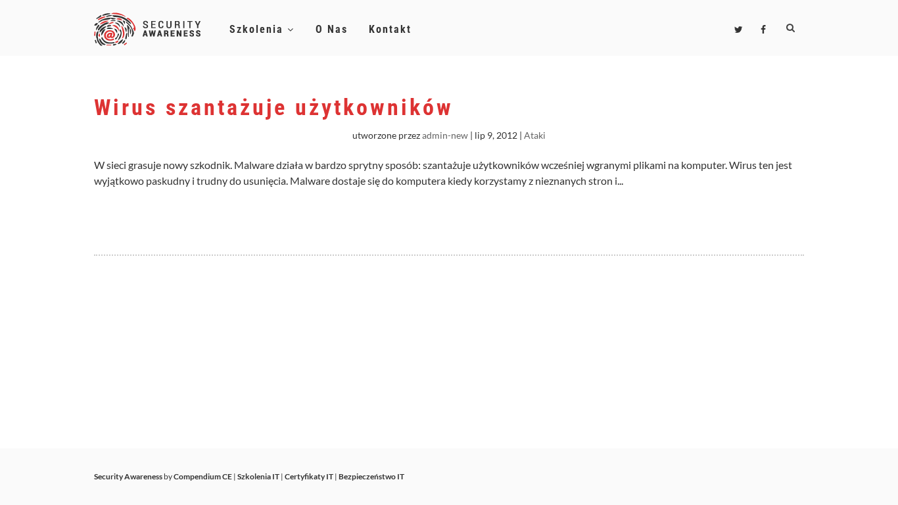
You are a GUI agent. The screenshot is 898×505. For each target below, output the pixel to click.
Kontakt (390, 29)
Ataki (535, 135)
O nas (332, 29)
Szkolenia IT (258, 476)
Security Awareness (128, 476)
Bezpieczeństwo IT (371, 476)
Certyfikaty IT (309, 476)
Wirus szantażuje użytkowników (274, 107)
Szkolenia (258, 29)
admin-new (445, 135)
